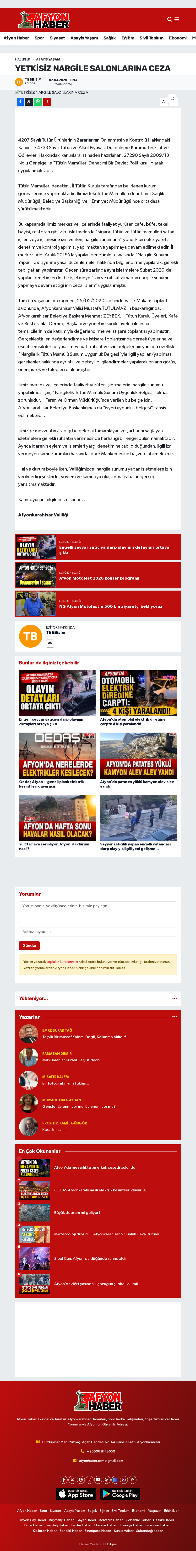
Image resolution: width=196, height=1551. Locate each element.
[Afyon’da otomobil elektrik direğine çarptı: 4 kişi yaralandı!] (138, 693)
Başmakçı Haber (61, 1520)
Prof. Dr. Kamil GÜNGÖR (64, 1123)
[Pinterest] (81, 1480)
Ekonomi (178, 38)
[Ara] (169, 20)
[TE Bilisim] (30, 636)
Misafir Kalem (55, 1077)
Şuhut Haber (124, 1531)
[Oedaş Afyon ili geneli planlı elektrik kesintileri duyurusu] (57, 755)
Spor (39, 38)
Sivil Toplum (151, 38)
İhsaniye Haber (131, 1525)
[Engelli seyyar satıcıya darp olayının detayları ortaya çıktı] (57, 693)
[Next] (115, 1480)
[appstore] (76, 1494)
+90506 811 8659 (101, 1451)
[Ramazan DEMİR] (28, 1057)
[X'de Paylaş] (29, 102)
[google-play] (120, 1494)
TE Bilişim (110, 1544)
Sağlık (109, 38)
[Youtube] (98, 1480)
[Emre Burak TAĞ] (28, 1034)
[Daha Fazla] (47, 102)
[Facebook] (64, 1480)
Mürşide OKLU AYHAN (61, 1100)
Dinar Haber (33, 1525)
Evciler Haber (81, 1525)
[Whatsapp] (124, 1480)
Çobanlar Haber (138, 1520)
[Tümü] (174, 999)
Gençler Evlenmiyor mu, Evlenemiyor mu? (79, 1107)
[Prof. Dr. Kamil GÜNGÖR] (28, 1126)
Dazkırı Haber (163, 1520)
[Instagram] (89, 1480)
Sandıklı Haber (71, 1531)
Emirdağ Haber (57, 1525)
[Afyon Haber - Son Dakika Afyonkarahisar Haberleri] (44, 20)
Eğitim (127, 38)
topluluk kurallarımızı (63, 962)
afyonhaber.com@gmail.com (101, 1461)
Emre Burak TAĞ (57, 1030)
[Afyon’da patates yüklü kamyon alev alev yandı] (138, 755)
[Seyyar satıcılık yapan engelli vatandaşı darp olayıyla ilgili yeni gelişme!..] (138, 818)
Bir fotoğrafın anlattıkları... (65, 1083)
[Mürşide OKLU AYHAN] (28, 1103)
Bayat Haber (86, 1520)
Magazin (154, 1511)
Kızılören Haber (45, 1531)
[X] (72, 1480)
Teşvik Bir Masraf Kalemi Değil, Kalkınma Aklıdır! (84, 1037)
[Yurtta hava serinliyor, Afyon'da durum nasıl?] (57, 818)
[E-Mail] (50, 643)
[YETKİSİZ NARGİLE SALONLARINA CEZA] (98, 93)
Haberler (22, 59)
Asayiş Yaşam (84, 38)
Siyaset (57, 38)
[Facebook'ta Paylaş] (20, 102)
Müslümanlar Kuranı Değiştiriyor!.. (72, 1060)
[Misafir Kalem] (28, 1080)
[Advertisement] (98, 1339)
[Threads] (107, 1480)
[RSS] (132, 1480)
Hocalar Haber (105, 1525)
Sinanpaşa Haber (98, 1531)
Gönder (29, 946)
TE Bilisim (55, 632)
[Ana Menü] (176, 20)
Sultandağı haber (149, 1531)
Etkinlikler (171, 1511)
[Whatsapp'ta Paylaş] (38, 102)
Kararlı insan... (54, 1130)
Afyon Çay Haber (33, 1520)
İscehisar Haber (158, 1525)
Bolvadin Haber (111, 1520)
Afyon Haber (16, 38)
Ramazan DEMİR (57, 1054)
